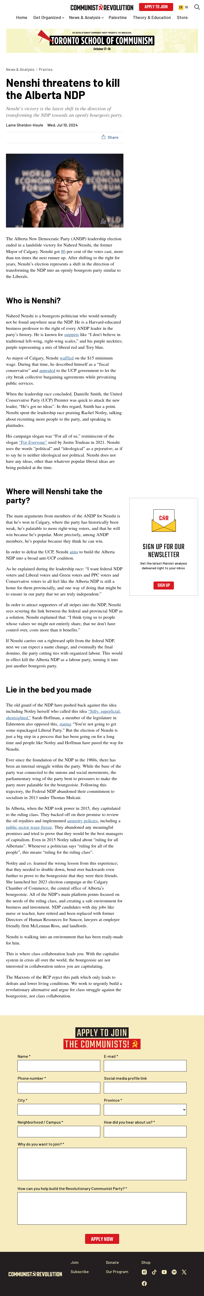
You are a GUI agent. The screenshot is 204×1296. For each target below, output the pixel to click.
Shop (146, 1262)
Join (75, 1262)
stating (65, 724)
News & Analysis (20, 69)
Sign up (163, 585)
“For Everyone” (33, 442)
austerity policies (82, 821)
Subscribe (80, 1271)
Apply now (102, 1239)
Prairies (45, 69)
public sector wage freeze (29, 827)
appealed (47, 370)
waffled (67, 358)
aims (74, 552)
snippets (71, 334)
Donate (112, 1262)
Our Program (117, 1271)
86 (63, 251)
